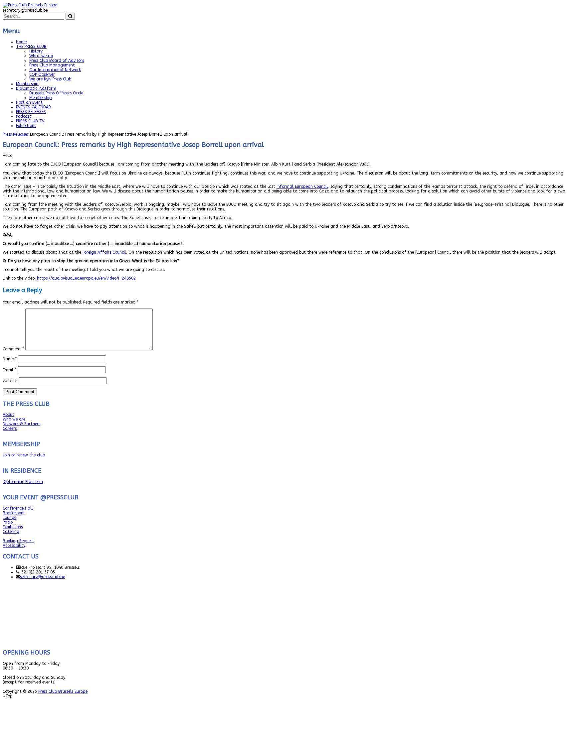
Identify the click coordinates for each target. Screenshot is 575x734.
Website (10, 381)
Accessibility (14, 545)
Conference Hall (18, 508)
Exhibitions (26, 125)
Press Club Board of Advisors (56, 60)
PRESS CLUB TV (30, 121)
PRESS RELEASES (31, 111)
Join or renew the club (24, 455)
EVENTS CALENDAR (33, 107)
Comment (13, 349)
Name (10, 359)
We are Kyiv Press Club (50, 79)
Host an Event (29, 102)
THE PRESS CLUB (31, 46)
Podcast (23, 116)
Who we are (14, 419)
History (36, 51)
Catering (11, 531)
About (8, 414)
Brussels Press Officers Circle (56, 93)
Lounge (9, 517)
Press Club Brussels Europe (63, 691)
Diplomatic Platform (36, 88)
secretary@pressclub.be (42, 576)
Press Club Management (52, 65)
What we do (41, 56)
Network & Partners (21, 424)
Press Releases (16, 134)
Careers (10, 428)
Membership (27, 83)
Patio (8, 522)
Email (9, 370)
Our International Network (55, 69)
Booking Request (18, 541)
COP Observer (42, 74)
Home (21, 42)
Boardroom (14, 513)
